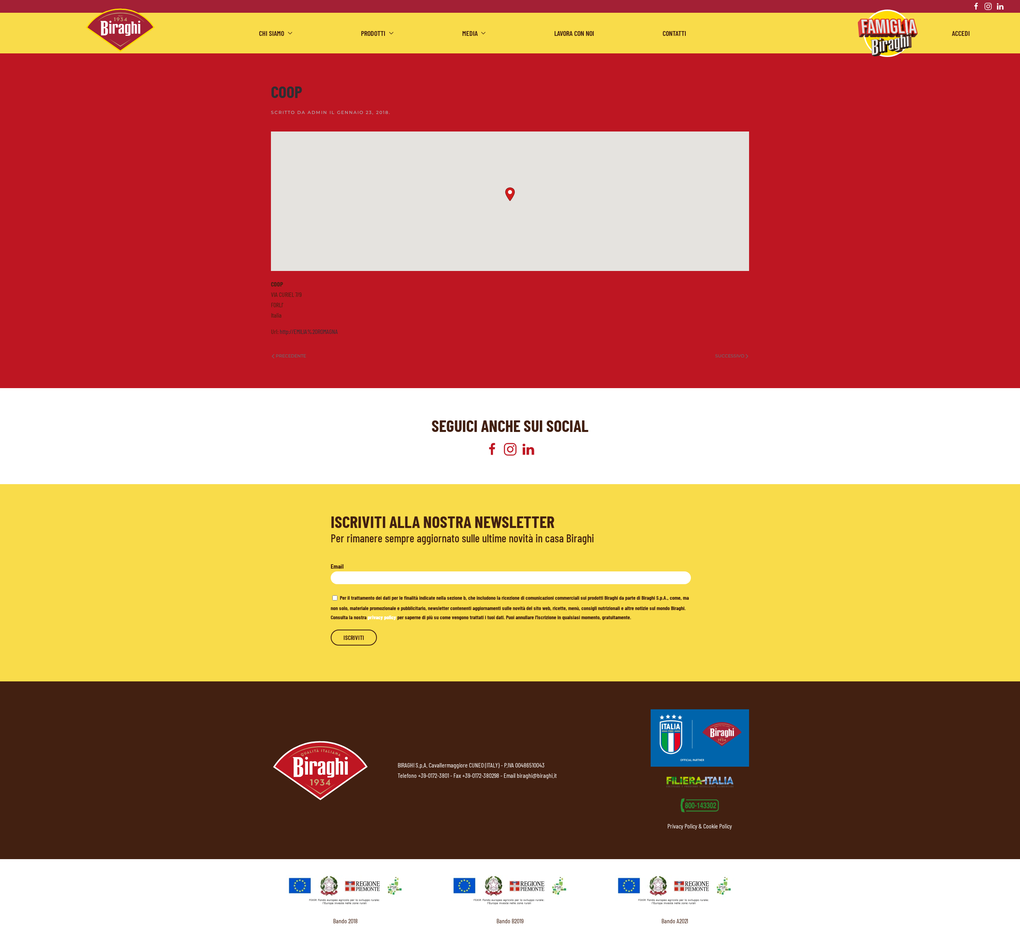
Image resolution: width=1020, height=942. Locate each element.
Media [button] (470, 33)
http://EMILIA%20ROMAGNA (309, 331)
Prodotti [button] (373, 33)
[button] (510, 194)
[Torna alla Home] (120, 30)
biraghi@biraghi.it (537, 775)
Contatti (674, 33)
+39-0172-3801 (433, 775)
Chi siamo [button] (271, 33)
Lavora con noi (574, 33)
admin (318, 112)
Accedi (961, 33)
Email (337, 566)
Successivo (729, 356)
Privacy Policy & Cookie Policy (699, 826)
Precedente (291, 356)
